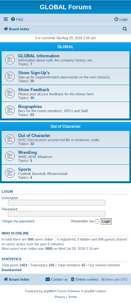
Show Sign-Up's (34, 72)
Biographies (30, 106)
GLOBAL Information (38, 56)
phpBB (49, 291)
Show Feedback (33, 89)
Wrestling (27, 152)
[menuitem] (16, 19)
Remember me (83, 221)
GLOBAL (65, 47)
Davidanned (12, 270)
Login (7, 191)
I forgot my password (18, 221)
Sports (24, 169)
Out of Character (66, 126)
